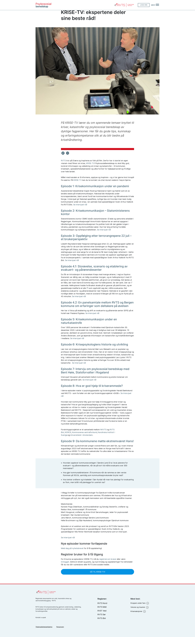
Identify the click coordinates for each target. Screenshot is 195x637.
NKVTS (103, 429)
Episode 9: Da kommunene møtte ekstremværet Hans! (97, 441)
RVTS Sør (102, 614)
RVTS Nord (102, 603)
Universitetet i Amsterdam (81, 435)
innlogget (65, 562)
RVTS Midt (102, 607)
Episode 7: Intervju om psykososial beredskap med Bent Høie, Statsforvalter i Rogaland (95, 370)
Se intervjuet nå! (80, 205)
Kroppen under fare (138, 603)
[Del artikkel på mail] (67, 153)
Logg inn (143, 5)
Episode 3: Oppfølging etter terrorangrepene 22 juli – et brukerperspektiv (96, 237)
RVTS (63, 161)
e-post (43, 617)
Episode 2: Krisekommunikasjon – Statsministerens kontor (95, 212)
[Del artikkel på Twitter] (62, 153)
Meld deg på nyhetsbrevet (72, 548)
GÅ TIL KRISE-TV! (97, 572)
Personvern (60, 627)
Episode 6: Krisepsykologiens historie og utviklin (93, 344)
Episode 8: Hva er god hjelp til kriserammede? (92, 386)
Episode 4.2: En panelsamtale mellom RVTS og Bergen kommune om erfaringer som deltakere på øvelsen (97, 304)
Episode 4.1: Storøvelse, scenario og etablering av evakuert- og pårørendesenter (94, 268)
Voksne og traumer (138, 607)
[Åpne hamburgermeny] (157, 5)
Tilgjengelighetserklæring (44, 627)
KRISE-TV (90, 163)
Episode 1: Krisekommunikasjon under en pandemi (95, 186)
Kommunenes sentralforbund (84, 432)
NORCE (68, 432)
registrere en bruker (107, 559)
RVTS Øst (102, 618)
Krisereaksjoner (137, 611)
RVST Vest (102, 611)
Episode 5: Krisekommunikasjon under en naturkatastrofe (89, 321)
